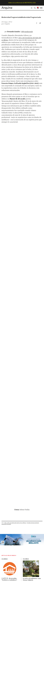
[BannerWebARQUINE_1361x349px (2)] (22, 545)
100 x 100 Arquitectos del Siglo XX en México (15, 522)
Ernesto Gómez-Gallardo (33, 522)
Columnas (5, 559)
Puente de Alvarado (6, 524)
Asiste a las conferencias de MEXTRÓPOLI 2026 (22, 2)
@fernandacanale (27, 32)
